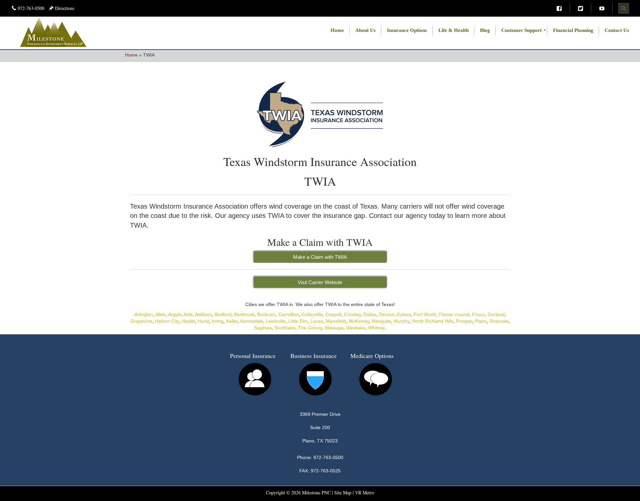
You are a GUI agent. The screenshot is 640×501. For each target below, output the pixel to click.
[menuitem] (559, 8)
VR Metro (364, 492)
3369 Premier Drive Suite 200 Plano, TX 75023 (320, 427)
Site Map (342, 492)
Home (131, 55)
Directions (64, 8)
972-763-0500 (31, 8)
